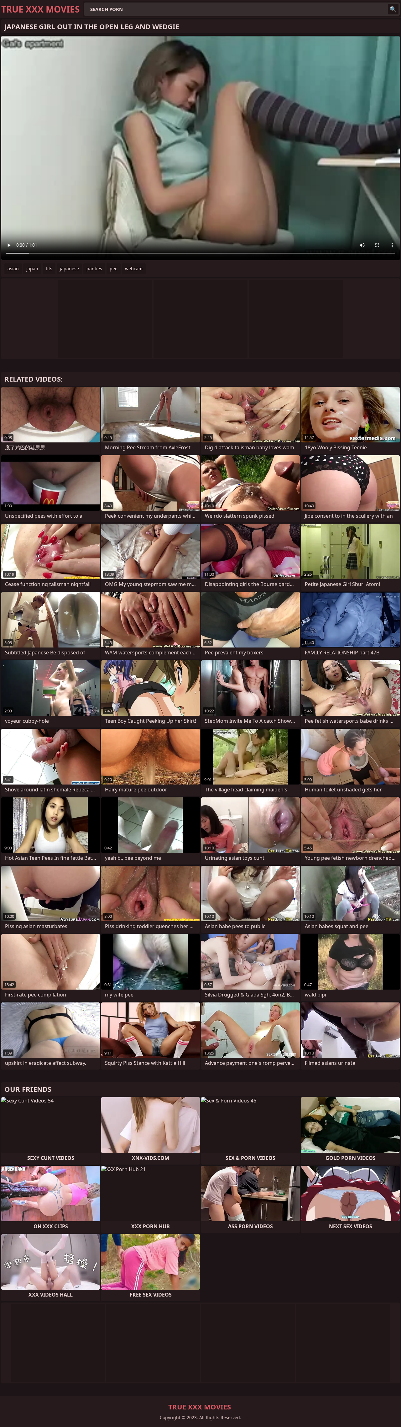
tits (49, 269)
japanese (69, 269)
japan (32, 269)
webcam (134, 269)
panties (94, 269)
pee (113, 269)
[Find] (393, 9)
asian (13, 269)
